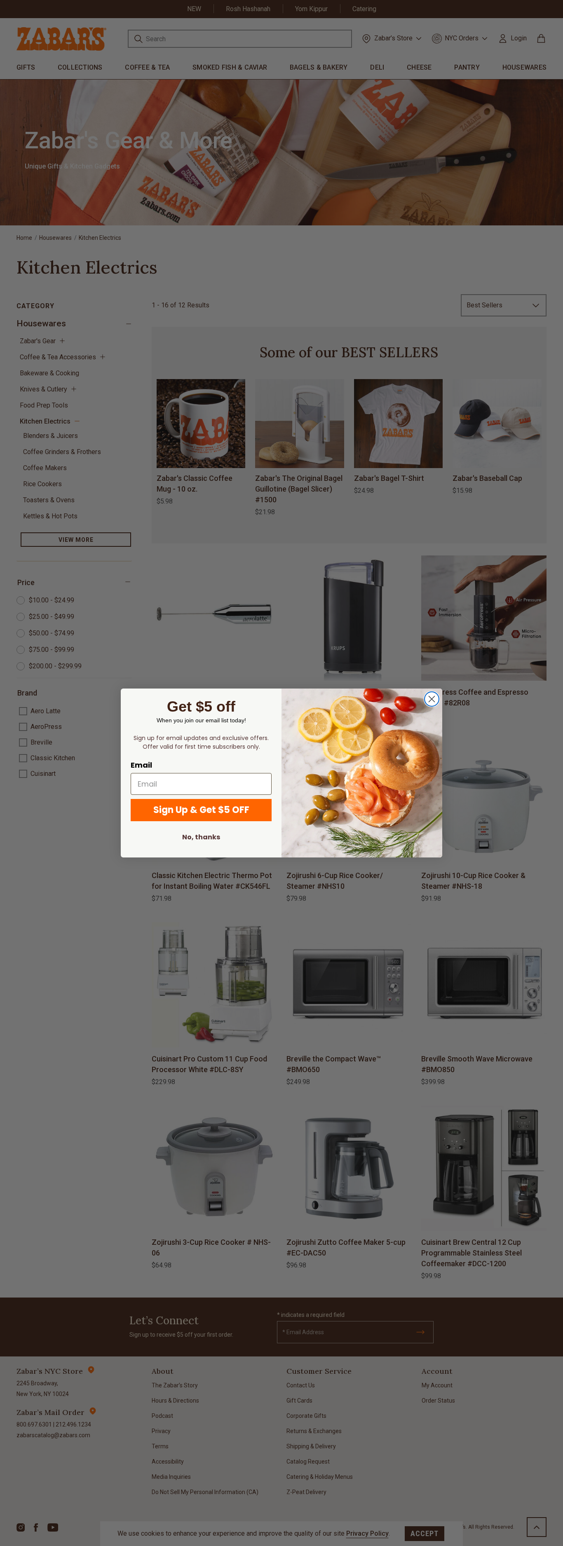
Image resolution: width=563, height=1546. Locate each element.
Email (141, 765)
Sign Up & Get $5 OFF (201, 809)
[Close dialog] (432, 699)
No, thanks (201, 837)
